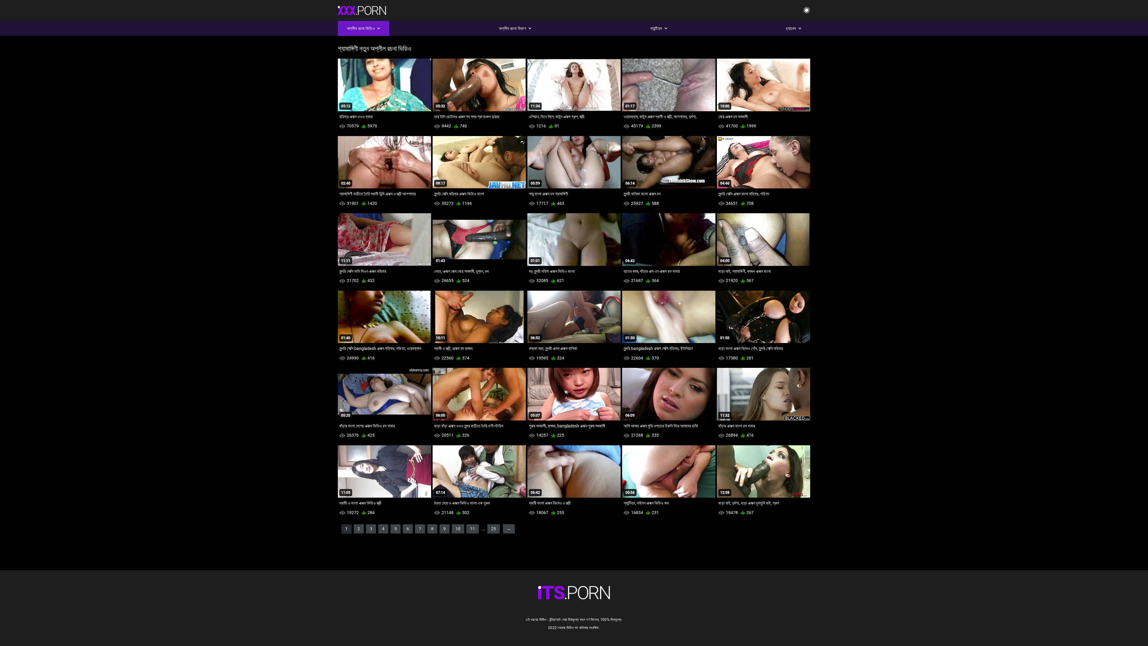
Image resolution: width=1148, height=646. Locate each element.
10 (458, 528)
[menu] (806, 10)
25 (493, 528)
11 (472, 528)
